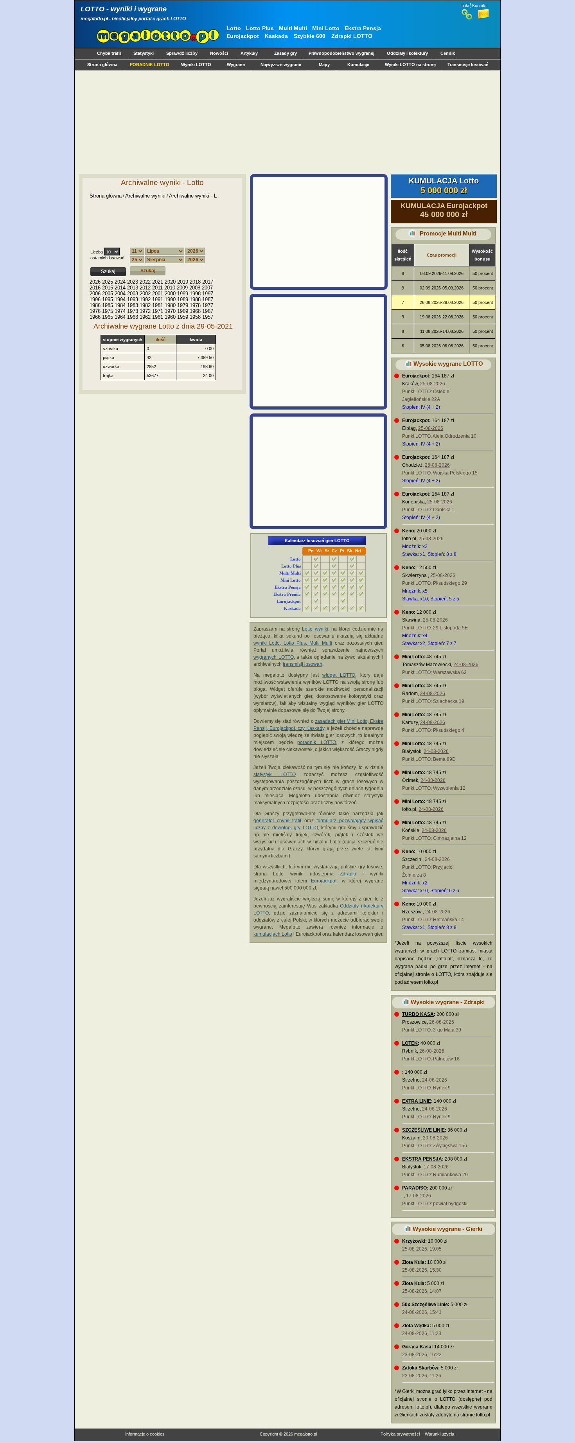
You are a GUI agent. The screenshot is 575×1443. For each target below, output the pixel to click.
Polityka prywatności (400, 1434)
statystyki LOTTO (274, 774)
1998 (195, 294)
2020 (170, 282)
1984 (120, 305)
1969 (182, 311)
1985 (107, 305)
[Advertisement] (286, 122)
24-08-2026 (465, 664)
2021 (157, 282)
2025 (107, 282)
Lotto (233, 28)
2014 (120, 288)
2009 (182, 288)
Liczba (96, 252)
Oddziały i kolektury (407, 53)
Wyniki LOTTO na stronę (410, 64)
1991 (157, 299)
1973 (132, 311)
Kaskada (276, 36)
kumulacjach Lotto (272, 934)
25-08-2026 (432, 383)
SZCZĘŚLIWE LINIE (423, 1130)
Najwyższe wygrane (281, 64)
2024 (120, 282)
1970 (170, 311)
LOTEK (410, 1043)
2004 (120, 294)
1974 (120, 311)
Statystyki (143, 53)
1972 (145, 311)
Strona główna (102, 64)
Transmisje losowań (468, 64)
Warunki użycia (439, 1434)
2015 (107, 288)
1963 (132, 317)
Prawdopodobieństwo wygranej (341, 53)
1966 (95, 317)
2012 (145, 288)
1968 (195, 311)
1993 (132, 299)
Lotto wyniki (315, 629)
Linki (464, 5)
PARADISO (414, 1188)
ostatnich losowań (107, 257)
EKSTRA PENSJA (422, 1159)
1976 (95, 311)
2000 (170, 294)
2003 (132, 294)
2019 (182, 282)
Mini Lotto (326, 28)
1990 (170, 299)
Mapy (324, 64)
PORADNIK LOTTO (149, 64)
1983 (132, 305)
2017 (207, 282)
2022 (145, 282)
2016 (95, 288)
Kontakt (479, 5)
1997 (207, 294)
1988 (195, 299)
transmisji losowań (302, 664)
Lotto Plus (260, 28)
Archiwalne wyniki (145, 196)
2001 (157, 294)
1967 (207, 311)
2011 (157, 288)
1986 (95, 305)
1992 (145, 299)
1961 (157, 317)
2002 (145, 294)
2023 (132, 282)
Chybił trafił (109, 53)
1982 (145, 305)
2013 (132, 288)
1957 (207, 317)
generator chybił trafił (277, 820)
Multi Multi (293, 28)
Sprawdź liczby (182, 53)
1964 (120, 317)
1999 (182, 294)
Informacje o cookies (145, 1434)
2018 (195, 282)
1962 (145, 317)
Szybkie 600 (309, 36)
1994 (120, 299)
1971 (157, 311)
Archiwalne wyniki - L (193, 196)
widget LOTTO (338, 675)
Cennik (447, 53)
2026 (95, 282)
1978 (195, 305)
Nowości (219, 53)
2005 (107, 294)
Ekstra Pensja (363, 28)
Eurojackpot (242, 36)
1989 (182, 299)
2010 (169, 288)
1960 (170, 317)
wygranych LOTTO (273, 657)
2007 (207, 288)
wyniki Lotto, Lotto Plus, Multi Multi (292, 643)
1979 (182, 305)
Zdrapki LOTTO (351, 36)
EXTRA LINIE (416, 1101)
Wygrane (236, 64)
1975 (107, 311)
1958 (195, 317)
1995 (107, 299)
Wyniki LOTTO (196, 64)
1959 (182, 317)
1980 (170, 305)
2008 (194, 288)
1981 (157, 305)
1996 (95, 299)
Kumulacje (358, 64)
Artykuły (249, 53)
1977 (207, 305)
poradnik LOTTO (316, 742)
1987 (207, 299)
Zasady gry (285, 53)
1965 (107, 317)
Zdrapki (348, 874)
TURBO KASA (418, 1014)
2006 (95, 294)
